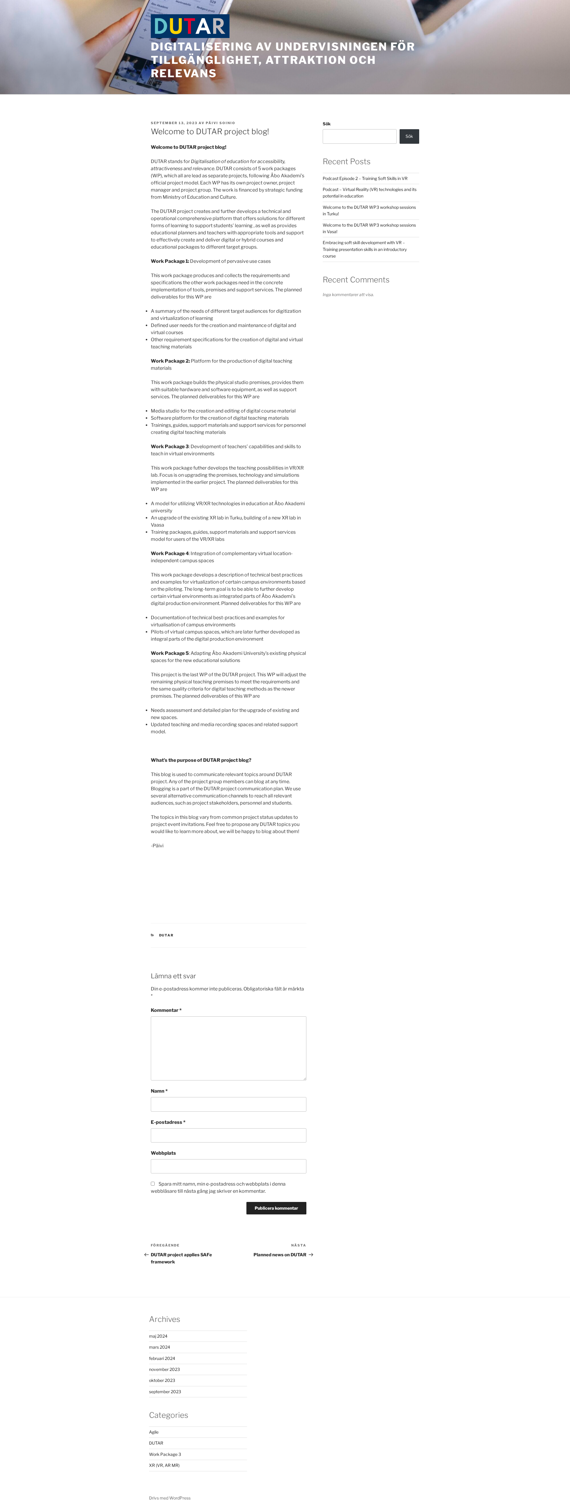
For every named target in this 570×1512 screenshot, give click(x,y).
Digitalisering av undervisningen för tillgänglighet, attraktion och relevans (283, 60)
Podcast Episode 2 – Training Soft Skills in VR (365, 178)
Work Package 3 (165, 1454)
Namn (159, 1091)
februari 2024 (162, 1358)
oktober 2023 (162, 1380)
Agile (154, 1431)
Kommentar (166, 1010)
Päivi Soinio (220, 123)
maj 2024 (158, 1336)
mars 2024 (159, 1347)
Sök (327, 123)
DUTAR (166, 935)
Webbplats (163, 1153)
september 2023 (165, 1391)
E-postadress (168, 1122)
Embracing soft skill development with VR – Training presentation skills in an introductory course (365, 249)
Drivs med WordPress (170, 1497)
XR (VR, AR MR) (164, 1465)
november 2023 (164, 1369)
